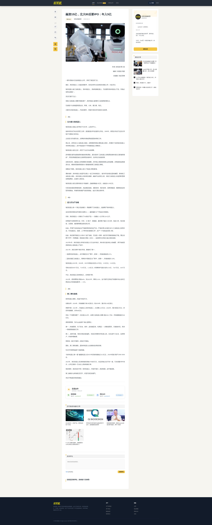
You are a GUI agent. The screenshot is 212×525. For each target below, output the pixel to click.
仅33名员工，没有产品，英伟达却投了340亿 (74, 423)
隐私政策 (108, 511)
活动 (117, 3)
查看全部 (145, 49)
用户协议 (108, 508)
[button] (151, 3)
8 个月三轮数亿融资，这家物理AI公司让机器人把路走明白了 (74, 443)
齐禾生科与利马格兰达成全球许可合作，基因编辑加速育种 (95, 423)
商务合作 (110, 3)
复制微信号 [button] (91, 395)
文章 (93, 3)
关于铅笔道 (108, 506)
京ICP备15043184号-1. (72, 521)
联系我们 (108, 513)
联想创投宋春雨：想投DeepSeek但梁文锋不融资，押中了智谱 (115, 423)
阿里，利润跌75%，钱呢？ (143, 82)
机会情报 (101, 3)
